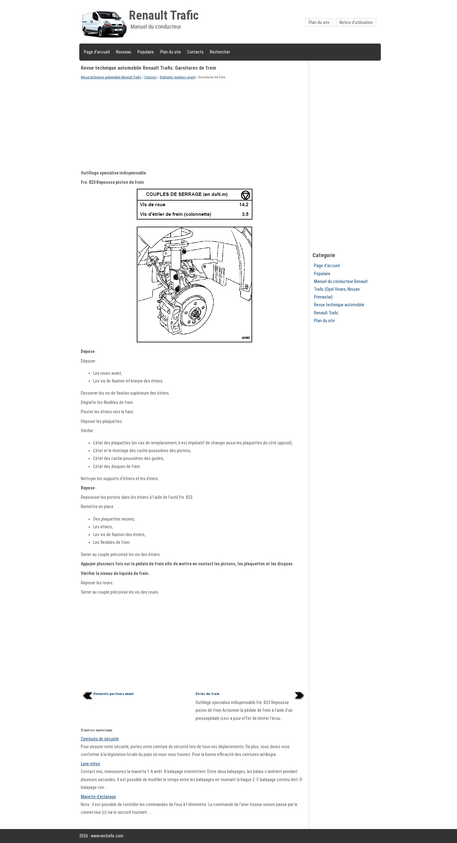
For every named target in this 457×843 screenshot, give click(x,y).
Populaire (145, 51)
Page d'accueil (97, 51)
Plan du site (319, 22)
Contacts (195, 51)
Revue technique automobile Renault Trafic (111, 77)
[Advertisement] (194, 124)
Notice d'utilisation (356, 22)
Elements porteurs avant (177, 77)
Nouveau (123, 51)
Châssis (150, 77)
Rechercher (220, 51)
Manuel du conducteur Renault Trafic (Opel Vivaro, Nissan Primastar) (341, 289)
